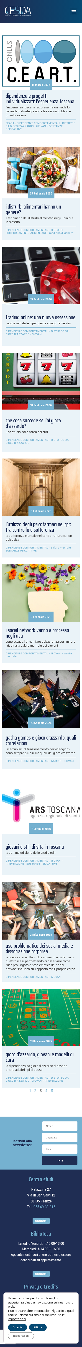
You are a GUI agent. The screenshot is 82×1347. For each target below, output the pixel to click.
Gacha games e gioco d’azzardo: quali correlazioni (41, 740)
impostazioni (17, 1319)
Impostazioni (21, 1335)
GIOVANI (41, 126)
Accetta (18, 1327)
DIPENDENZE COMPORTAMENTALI (38, 123)
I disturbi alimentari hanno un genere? (33, 209)
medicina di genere (61, 233)
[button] (73, 11)
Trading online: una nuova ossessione (40, 317)
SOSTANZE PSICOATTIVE (21, 550)
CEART (10, 123)
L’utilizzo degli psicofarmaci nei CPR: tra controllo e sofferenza (38, 527)
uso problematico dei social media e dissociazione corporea (39, 948)
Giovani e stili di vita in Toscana (35, 846)
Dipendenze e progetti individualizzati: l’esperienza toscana (40, 99)
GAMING (56, 761)
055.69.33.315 (44, 1207)
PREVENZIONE (15, 863)
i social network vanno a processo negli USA (37, 633)
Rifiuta (37, 1327)
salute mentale (61, 547)
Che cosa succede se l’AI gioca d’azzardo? (33, 423)
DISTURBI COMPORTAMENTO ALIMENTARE (34, 231)
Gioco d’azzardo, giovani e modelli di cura (40, 1057)
